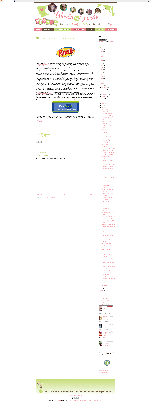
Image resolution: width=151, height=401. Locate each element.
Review (42, 140)
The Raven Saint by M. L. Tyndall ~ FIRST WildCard (108, 239)
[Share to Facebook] (41, 142)
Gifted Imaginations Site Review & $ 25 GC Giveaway (107, 245)
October (104, 92)
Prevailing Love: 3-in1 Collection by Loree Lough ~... (107, 254)
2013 (101, 78)
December (104, 87)
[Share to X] (40, 142)
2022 (101, 58)
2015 (101, 74)
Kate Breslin (106, 310)
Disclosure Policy (75, 395)
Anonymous (102, 337)
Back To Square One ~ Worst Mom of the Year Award (108, 203)
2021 (101, 60)
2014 (101, 76)
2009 (101, 288)
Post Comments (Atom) (49, 197)
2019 (101, 65)
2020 (101, 63)
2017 (101, 69)
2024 (101, 54)
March (103, 107)
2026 (101, 49)
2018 (101, 67)
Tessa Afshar (106, 345)
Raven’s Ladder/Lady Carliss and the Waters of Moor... (108, 220)
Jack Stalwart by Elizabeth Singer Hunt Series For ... (108, 262)
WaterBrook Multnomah (107, 113)
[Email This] (37, 142)
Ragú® (38, 62)
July (103, 98)
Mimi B (59, 400)
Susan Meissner (106, 319)
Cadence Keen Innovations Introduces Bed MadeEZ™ (108, 208)
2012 (101, 81)
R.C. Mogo (106, 327)
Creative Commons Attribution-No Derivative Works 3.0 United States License (85, 400)
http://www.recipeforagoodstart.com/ (45, 64)
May (103, 103)
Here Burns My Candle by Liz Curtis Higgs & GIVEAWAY (108, 140)
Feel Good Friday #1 (107, 258)
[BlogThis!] (38, 142)
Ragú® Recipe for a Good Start (58, 38)
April (103, 105)
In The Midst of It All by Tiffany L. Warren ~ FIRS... (107, 117)
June (103, 101)
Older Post (92, 194)
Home (65, 194)
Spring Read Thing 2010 (108, 164)
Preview (101, 41)
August (104, 96)
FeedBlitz (112, 41)
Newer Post (39, 194)
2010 (101, 85)
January (104, 285)
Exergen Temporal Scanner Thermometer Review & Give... (108, 226)
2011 (101, 83)
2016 (101, 72)
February (104, 283)
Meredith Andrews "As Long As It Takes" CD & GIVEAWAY (108, 131)
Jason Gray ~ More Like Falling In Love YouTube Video (108, 278)
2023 (101, 56)
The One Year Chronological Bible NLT (107, 334)
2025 (101, 51)
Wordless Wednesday (107, 270)
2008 (101, 290)
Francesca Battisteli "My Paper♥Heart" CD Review (107, 185)
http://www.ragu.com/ (69, 99)
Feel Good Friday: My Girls (108, 216)
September (105, 94)
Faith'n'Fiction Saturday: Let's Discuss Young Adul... (108, 168)
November (104, 89)
